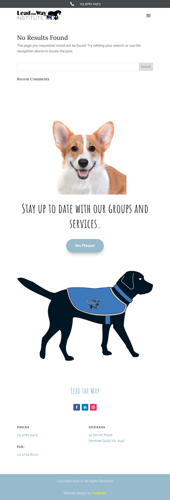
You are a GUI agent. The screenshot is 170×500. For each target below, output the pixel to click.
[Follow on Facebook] (76, 407)
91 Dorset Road (100, 435)
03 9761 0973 (27, 435)
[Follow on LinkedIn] (85, 407)
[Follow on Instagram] (93, 407)
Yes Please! (85, 245)
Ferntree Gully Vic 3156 (106, 441)
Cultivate (99, 493)
